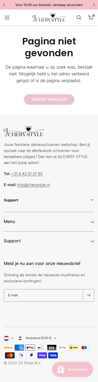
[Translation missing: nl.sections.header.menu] (7, 18)
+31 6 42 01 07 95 (26, 173)
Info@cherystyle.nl (33, 184)
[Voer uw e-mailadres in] (88, 295)
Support (12, 240)
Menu (9, 221)
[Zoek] (79, 18)
